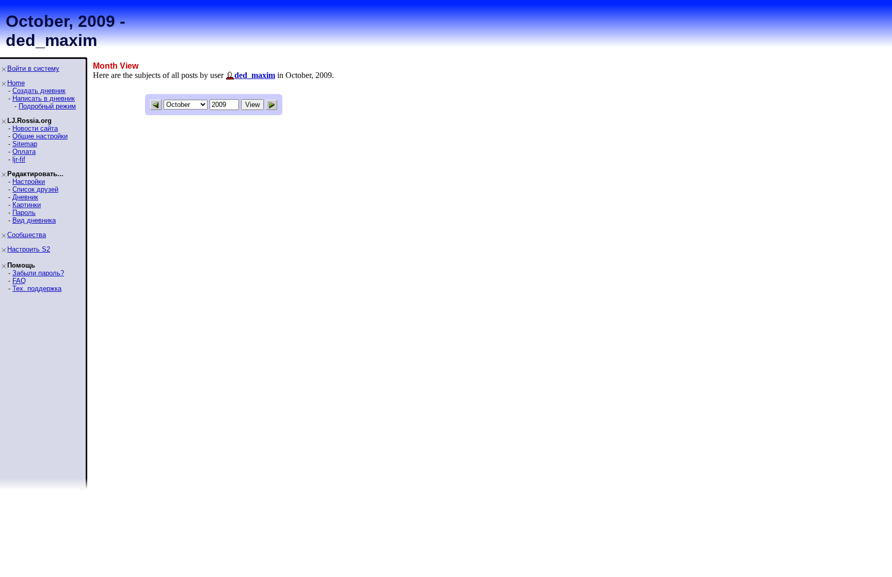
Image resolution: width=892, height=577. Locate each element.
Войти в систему (33, 68)
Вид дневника (34, 220)
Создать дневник (39, 91)
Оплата (24, 151)
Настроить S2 (28, 249)
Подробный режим (47, 106)
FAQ (19, 281)
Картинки (26, 205)
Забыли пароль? (38, 273)
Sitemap (24, 144)
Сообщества (26, 235)
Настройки (28, 181)
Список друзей (35, 189)
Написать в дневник (43, 98)
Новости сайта (35, 128)
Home (16, 83)
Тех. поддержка (36, 288)
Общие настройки (40, 136)
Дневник (25, 197)
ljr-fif (18, 159)
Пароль (24, 212)
